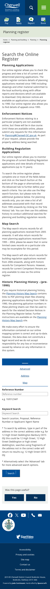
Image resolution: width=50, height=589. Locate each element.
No (39, 498)
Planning (33, 40)
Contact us (25, 564)
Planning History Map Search (21, 293)
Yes (18, 498)
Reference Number (13, 389)
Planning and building (19, 40)
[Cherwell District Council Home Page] (12, 7)
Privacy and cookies (25, 554)
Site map (25, 559)
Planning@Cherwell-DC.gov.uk (21, 135)
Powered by (14, 583)
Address (25, 375)
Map (25, 382)
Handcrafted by (36, 583)
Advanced (25, 368)
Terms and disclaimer (25, 569)
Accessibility (25, 549)
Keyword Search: (11, 408)
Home (5, 40)
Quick (25, 361)
